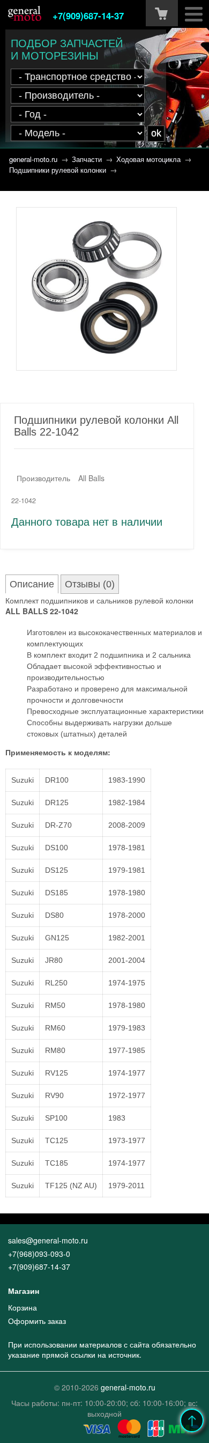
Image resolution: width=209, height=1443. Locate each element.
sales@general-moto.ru (48, 1240)
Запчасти (87, 159)
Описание (32, 584)
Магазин (23, 1290)
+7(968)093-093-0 (39, 1253)
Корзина (22, 1307)
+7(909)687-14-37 (88, 15)
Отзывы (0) (90, 584)
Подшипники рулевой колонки (57, 170)
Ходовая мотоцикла (148, 159)
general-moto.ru (33, 159)
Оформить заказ (37, 1320)
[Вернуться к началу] (192, 1420)
